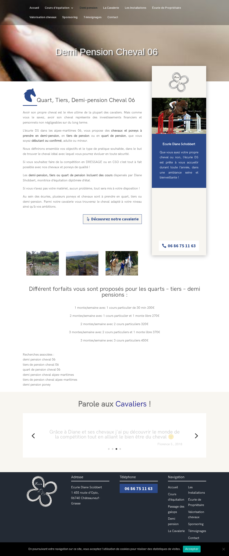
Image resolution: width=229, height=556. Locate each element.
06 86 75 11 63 (182, 245)
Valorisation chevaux (43, 17)
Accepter (191, 549)
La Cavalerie (111, 7)
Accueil (34, 7)
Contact (112, 17)
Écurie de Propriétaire (166, 7)
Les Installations (135, 7)
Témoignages (92, 17)
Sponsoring (70, 17)
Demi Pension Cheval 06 (106, 52)
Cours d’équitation (57, 7)
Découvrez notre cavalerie (115, 219)
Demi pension (88, 7)
